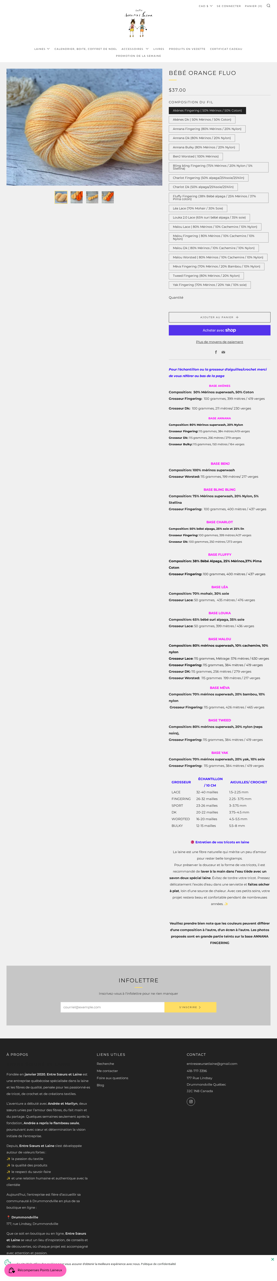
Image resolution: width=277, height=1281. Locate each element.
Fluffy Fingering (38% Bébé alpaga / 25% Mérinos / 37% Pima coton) (214, 197)
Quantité (176, 297)
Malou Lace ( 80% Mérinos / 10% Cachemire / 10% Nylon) (215, 226)
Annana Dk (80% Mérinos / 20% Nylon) (202, 138)
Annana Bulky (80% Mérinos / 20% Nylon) (204, 147)
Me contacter (107, 1071)
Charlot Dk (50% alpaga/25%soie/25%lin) (203, 187)
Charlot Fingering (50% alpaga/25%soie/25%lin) (208, 178)
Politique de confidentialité (158, 1264)
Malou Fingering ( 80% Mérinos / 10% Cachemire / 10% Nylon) (213, 237)
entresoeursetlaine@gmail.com (212, 1064)
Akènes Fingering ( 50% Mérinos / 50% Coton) (207, 110)
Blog (100, 1085)
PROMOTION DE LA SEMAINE (138, 55)
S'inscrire (188, 1007)
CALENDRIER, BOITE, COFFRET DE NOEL (86, 48)
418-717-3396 (197, 1071)
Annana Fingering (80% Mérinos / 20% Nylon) (207, 129)
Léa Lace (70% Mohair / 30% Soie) (198, 208)
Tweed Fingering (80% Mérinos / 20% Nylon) (206, 275)
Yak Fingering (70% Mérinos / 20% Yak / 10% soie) (210, 285)
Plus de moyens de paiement (219, 342)
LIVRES (158, 48)
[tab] (61, 197)
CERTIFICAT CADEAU (226, 48)
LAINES (40, 48)
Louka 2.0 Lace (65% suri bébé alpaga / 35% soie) (209, 217)
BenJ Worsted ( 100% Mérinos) (196, 156)
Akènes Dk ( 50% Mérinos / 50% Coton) (202, 119)
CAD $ (204, 6)
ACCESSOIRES (133, 48)
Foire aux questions (112, 1078)
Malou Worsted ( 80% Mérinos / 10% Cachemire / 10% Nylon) (218, 257)
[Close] (273, 1259)
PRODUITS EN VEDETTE (187, 48)
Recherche (105, 1064)
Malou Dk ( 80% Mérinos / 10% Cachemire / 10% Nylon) (214, 248)
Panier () (254, 6)
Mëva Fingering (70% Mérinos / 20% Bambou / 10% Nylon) (216, 266)
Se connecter (229, 6)
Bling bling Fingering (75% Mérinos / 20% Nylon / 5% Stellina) (213, 167)
